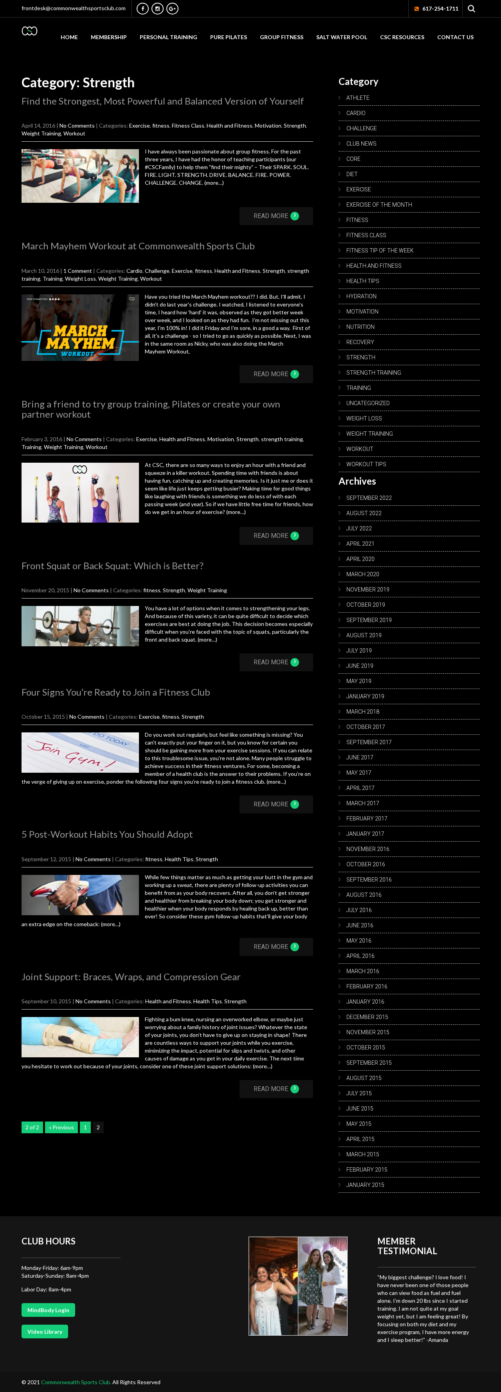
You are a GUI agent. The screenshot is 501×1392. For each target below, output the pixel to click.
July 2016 (359, 910)
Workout (74, 133)
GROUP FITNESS (281, 37)
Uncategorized (368, 403)
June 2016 (359, 925)
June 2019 (359, 666)
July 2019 (359, 650)
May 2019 (358, 681)
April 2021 (360, 544)
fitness (160, 125)
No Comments (77, 125)
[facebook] (143, 8)
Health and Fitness (229, 125)
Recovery (360, 342)
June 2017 (359, 757)
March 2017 (362, 803)
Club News (361, 144)
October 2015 (365, 1047)
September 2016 (369, 879)
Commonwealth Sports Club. (76, 1382)
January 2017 (365, 834)
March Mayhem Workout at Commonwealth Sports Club (138, 245)
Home (69, 37)
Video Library (44, 1331)
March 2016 (362, 971)
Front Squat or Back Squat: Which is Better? (113, 565)
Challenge (157, 270)
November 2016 (367, 849)
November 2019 (367, 589)
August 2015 (364, 1078)
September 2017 (369, 742)
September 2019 (369, 620)
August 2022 (364, 513)
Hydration (361, 296)
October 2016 (365, 864)
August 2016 (364, 895)
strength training (282, 439)
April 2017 (360, 788)
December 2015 (367, 1017)
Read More (275, 216)
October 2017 (365, 727)
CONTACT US (455, 37)
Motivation (268, 125)
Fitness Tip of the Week (380, 250)
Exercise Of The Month (379, 205)
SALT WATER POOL (341, 37)
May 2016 (358, 941)
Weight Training (41, 133)
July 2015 (359, 1093)
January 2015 (365, 1185)
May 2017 (358, 773)
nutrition (360, 327)
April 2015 (360, 1139)
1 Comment (77, 270)
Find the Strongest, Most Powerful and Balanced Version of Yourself (163, 100)
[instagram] (157, 8)
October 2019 (365, 605)
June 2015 (359, 1108)
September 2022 (369, 498)
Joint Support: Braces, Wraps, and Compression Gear (131, 976)
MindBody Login (48, 1310)
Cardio (134, 270)
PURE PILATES (228, 37)
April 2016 (360, 956)
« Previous (61, 1127)
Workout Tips (366, 464)
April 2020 (360, 559)
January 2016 (365, 1002)
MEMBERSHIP (109, 37)
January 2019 (365, 696)
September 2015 (369, 1063)
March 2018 (362, 712)
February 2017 (366, 818)
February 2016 (366, 986)
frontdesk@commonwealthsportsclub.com (74, 8)
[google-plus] (172, 8)
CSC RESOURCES (402, 37)
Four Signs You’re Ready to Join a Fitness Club (116, 692)
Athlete (357, 98)
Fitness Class (188, 125)
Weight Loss (80, 278)
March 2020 (362, 574)
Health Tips (179, 859)
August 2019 (364, 635)
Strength (295, 125)
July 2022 (359, 528)
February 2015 (366, 1170)
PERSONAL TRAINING (168, 37)
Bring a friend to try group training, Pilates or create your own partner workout (151, 409)
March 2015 (362, 1154)
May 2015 (358, 1124)
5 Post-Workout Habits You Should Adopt (107, 834)
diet (352, 174)
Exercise (139, 125)
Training (53, 278)
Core (353, 159)
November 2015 (367, 1032)
